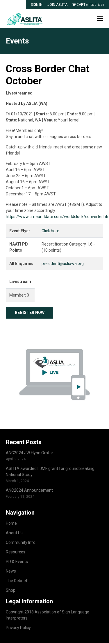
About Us (14, 533)
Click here (50, 230)
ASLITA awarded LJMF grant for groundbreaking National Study (50, 471)
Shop (10, 590)
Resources (15, 552)
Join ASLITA (57, 5)
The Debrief (17, 580)
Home (11, 523)
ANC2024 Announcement (29, 490)
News (11, 571)
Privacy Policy (18, 627)
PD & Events (17, 561)
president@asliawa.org (63, 263)
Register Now (29, 312)
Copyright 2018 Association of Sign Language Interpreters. (47, 615)
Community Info (20, 542)
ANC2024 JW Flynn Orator (29, 453)
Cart (90, 5)
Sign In (36, 5)
